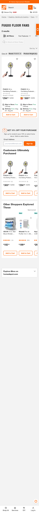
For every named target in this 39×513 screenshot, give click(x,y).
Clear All (4, 53)
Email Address (9, 139)
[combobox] (17, 7)
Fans (32, 17)
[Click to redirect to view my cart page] (35, 7)
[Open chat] (37, 29)
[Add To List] (17, 59)
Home (4, 17)
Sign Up (30, 143)
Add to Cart (10, 115)
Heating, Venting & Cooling (18, 17)
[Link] (11, 87)
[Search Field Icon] (30, 7)
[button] (33, 48)
